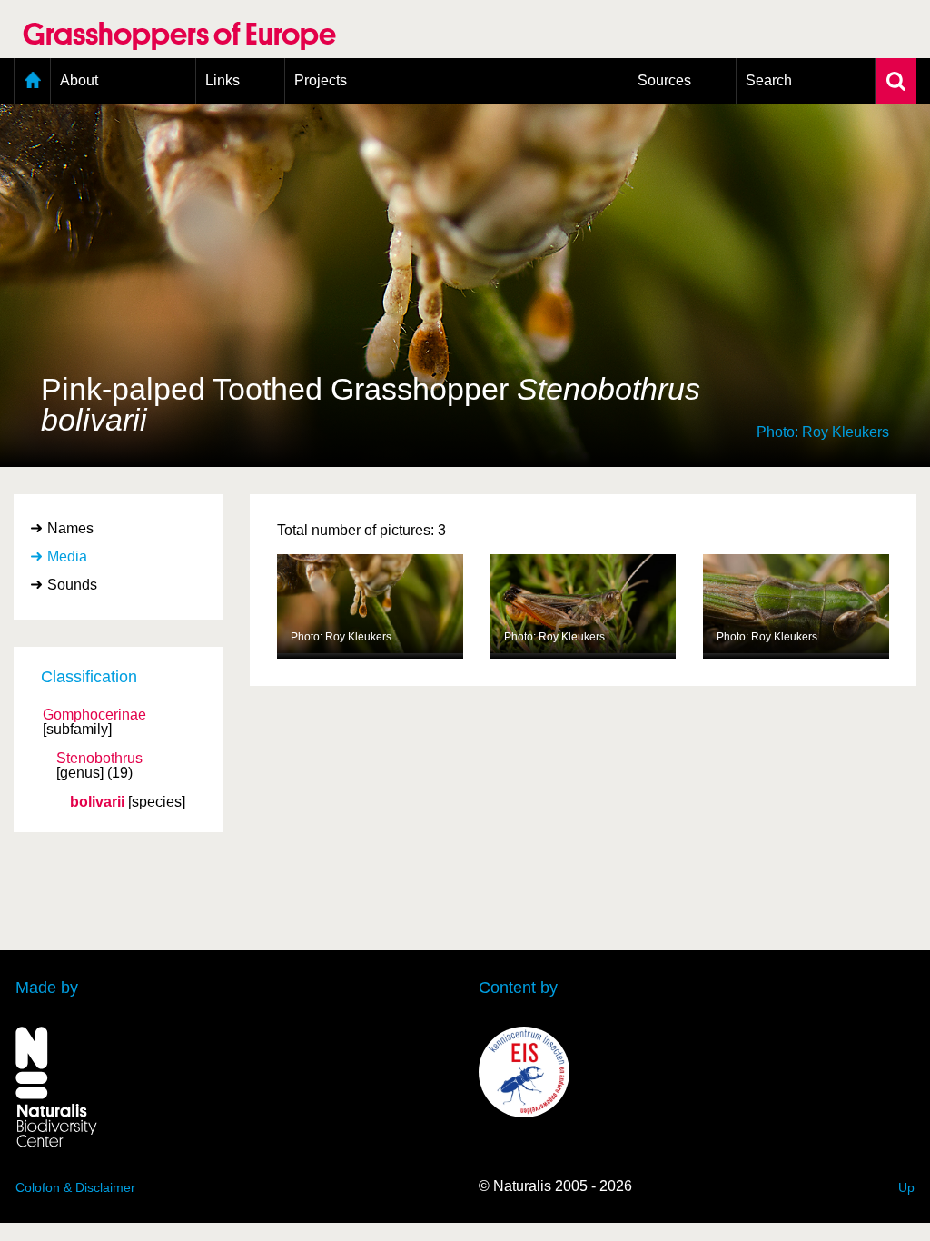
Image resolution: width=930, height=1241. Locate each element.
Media (67, 556)
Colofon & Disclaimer (75, 1187)
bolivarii (97, 802)
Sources (664, 80)
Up (906, 1187)
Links (222, 80)
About (79, 80)
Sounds (72, 584)
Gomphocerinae (94, 715)
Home (32, 81)
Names (70, 528)
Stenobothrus (99, 758)
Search (769, 80)
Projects (320, 80)
